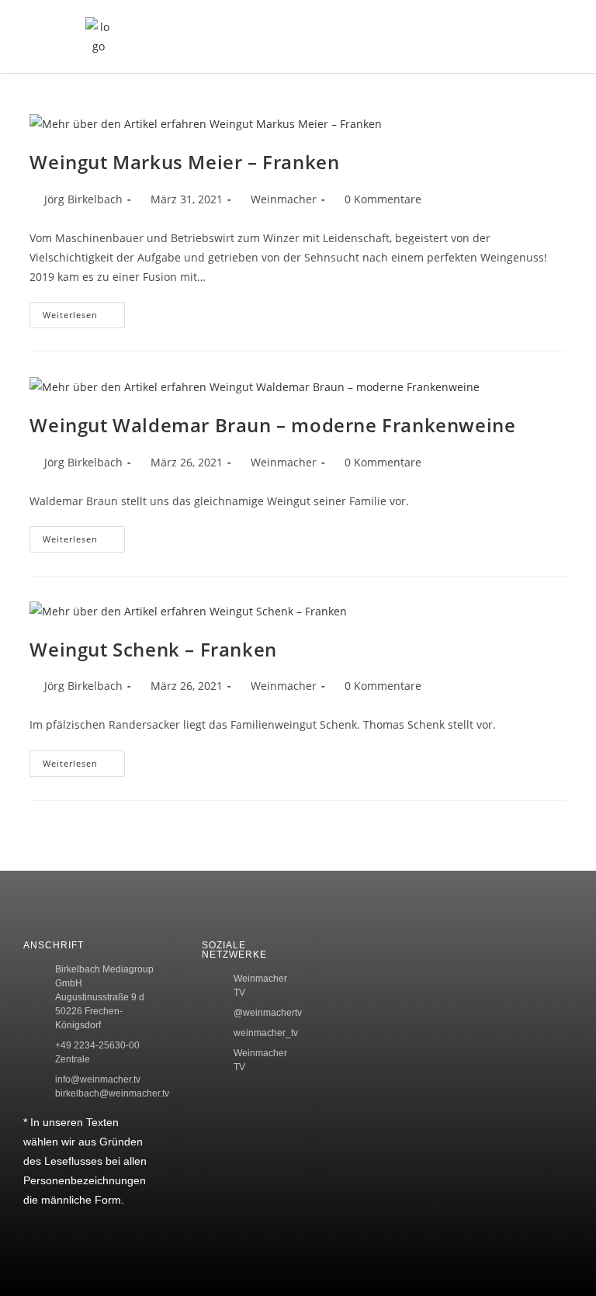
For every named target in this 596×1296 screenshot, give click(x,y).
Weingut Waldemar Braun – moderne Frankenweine (272, 425)
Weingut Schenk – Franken (152, 649)
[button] (487, 36)
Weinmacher (284, 199)
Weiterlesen (84, 311)
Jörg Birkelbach (83, 199)
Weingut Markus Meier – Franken (184, 162)
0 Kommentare (383, 199)
